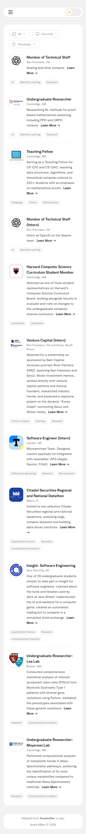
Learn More (48, 125)
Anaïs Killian (37, 824)
